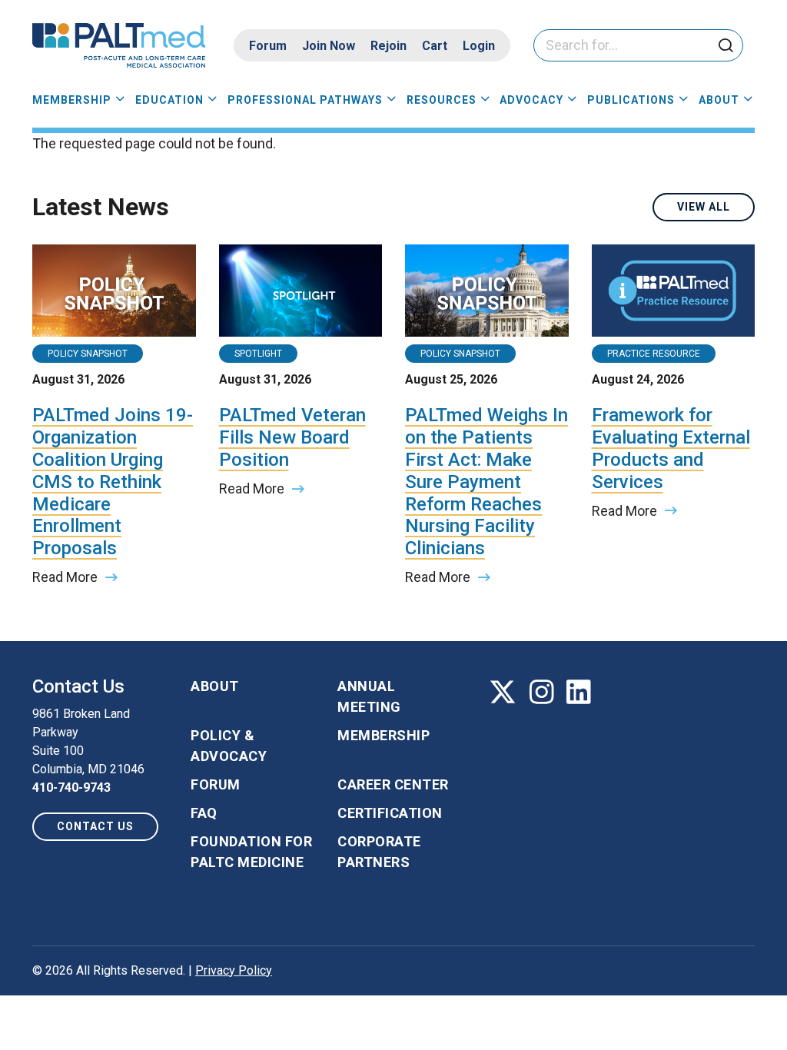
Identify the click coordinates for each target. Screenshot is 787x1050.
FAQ (204, 813)
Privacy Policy (233, 970)
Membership (71, 100)
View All (703, 207)
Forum (268, 45)
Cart (434, 45)
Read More (65, 577)
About (719, 100)
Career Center (393, 784)
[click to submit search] (725, 46)
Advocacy (531, 100)
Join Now (328, 45)
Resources (442, 100)
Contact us (95, 826)
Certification (390, 813)
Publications (631, 100)
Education (169, 100)
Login (479, 45)
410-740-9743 (71, 787)
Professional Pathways (305, 100)
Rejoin (388, 45)
